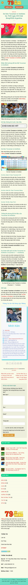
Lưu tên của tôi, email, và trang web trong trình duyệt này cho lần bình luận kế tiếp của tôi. (14, 430)
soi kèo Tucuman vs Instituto (13, 57)
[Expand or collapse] (25, 126)
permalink (14, 370)
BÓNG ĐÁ (14, 11)
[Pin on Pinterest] (18, 363)
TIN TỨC (3, 500)
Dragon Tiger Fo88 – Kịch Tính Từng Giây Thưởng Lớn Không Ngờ (16, 448)
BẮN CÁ (3, 480)
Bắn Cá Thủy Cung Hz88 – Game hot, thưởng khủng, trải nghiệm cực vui (15, 458)
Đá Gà (2, 489)
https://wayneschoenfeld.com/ (16, 338)
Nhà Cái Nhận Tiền (6, 497)
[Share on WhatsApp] (7, 363)
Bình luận (6, 394)
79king (3, 153)
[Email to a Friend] (15, 363)
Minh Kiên (7, 330)
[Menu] (2, 2)
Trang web (6, 421)
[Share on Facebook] (10, 363)
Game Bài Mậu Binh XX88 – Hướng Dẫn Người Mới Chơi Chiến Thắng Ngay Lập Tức (16, 464)
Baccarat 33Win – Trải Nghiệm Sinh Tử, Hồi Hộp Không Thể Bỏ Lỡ (16, 469)
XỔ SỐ (3, 503)
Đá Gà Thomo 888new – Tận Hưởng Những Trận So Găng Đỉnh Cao (15, 453)
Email (5, 414)
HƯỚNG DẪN (4, 494)
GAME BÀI (3, 491)
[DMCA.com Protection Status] (5, 551)
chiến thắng (22, 98)
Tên (4, 407)
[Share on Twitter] (12, 363)
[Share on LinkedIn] (20, 363)
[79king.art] (14, 2)
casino (3, 486)
